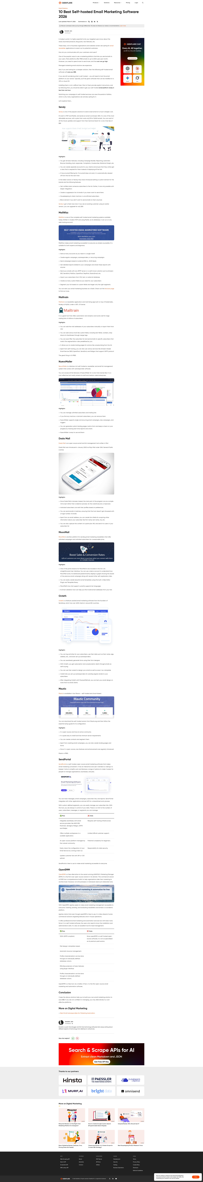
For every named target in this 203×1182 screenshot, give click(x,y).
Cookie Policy (136, 1164)
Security (115, 1162)
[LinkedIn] (113, 1178)
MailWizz (61, 217)
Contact (81, 1164)
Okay (195, 1177)
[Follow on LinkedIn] (72, 1023)
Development (116, 1159)
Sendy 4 (61, 204)
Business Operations (118, 1167)
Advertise (81, 1162)
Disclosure (135, 1167)
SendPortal (62, 764)
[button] (142, 2)
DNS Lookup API (64, 1167)
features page (109, 288)
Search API (63, 1162)
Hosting (115, 1164)
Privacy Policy (136, 1162)
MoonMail (62, 537)
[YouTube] (116, 1178)
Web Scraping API (65, 1159)
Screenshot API (64, 1164)
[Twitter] (109, 1178)
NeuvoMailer (63, 366)
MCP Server (99, 1159)
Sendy (61, 112)
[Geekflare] (65, 2)
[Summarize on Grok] (97, 22)
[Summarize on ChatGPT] (88, 22)
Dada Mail (62, 443)
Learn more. (123, 25)
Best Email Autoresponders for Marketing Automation (77, 1013)
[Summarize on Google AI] (91, 22)
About (80, 1159)
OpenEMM (62, 874)
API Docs (98, 1162)
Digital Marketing (63, 8)
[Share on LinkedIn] (94, 22)
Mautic (61, 693)
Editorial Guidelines (138, 1170)
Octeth (61, 600)
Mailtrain (61, 302)
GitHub (98, 1164)
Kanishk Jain (69, 1021)
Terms (134, 1159)
